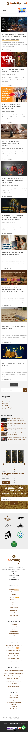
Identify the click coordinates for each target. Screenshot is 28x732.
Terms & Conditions (14, 698)
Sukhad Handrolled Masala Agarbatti (13, 676)
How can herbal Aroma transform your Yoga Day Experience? (11, 143)
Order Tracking (14, 709)
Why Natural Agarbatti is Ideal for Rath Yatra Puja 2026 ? (13, 70)
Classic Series (13, 610)
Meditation (14, 629)
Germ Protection (14, 627)
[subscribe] (14, 503)
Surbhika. (13, 723)
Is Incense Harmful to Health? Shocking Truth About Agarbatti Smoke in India (14, 180)
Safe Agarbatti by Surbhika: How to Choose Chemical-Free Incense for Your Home (14, 326)
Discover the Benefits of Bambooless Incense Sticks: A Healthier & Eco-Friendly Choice (13, 289)
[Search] (25, 390)
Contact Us (14, 707)
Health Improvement (14, 634)
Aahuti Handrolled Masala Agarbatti (13, 671)
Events (4, 39)
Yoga (14, 636)
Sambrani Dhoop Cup (13, 656)
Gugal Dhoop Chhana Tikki (14, 678)
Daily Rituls (14, 625)
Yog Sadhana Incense (13, 658)
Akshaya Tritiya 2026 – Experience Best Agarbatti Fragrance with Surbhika (13, 364)
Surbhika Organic (15, 39)
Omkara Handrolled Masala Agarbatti (13, 673)
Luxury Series (13, 613)
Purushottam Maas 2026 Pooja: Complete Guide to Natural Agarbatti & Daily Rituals (12, 217)
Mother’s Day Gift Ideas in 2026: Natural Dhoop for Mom (13, 253)
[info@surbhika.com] (14, 578)
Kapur (13, 602)
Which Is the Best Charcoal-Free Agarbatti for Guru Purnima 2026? (14, 35)
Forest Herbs (14, 704)
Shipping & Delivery (14, 700)
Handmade (11, 589)
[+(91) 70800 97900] (14, 574)
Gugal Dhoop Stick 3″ (13, 686)
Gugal (13, 605)
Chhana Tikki (13, 600)
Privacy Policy (14, 696)
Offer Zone (4, 471)
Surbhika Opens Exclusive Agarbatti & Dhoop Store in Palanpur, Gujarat (11, 106)
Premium (13, 592)
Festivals (8, 39)
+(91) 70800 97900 (14, 575)
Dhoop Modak (11, 648)
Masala (14, 595)
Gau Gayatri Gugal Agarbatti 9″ (14, 651)
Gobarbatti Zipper (13, 615)
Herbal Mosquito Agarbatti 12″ (13, 661)
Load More (14, 385)
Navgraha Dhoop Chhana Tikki (14, 645)
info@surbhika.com (14, 579)
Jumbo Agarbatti (13, 608)
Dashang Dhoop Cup (13, 653)
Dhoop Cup (11, 597)
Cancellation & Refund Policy (14, 702)
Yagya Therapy (19, 148)
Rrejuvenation (14, 631)
